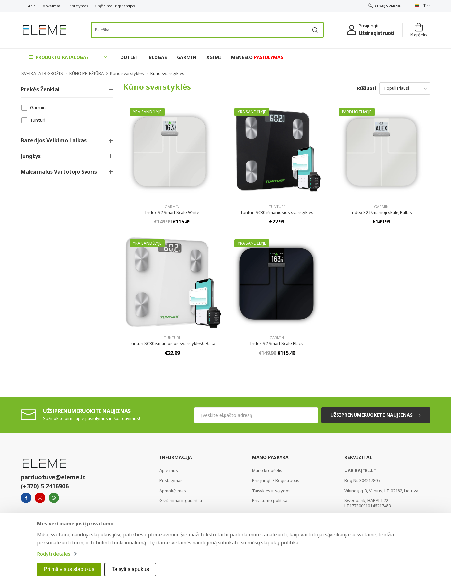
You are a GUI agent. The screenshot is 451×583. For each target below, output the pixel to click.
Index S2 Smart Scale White (172, 212)
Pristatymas (77, 5)
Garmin (38, 107)
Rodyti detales (53, 553)
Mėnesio (257, 57)
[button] (67, 57)
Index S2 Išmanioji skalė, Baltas (381, 212)
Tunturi (37, 120)
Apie (32, 5)
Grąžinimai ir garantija (180, 500)
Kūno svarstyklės (127, 73)
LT (423, 5)
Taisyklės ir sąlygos (271, 491)
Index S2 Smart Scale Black (276, 343)
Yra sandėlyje (147, 112)
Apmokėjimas (172, 491)
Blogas (158, 57)
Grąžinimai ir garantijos (115, 5)
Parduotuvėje (356, 112)
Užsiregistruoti (377, 33)
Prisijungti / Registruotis (275, 480)
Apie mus (168, 470)
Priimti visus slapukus (69, 569)
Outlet (129, 57)
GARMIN (186, 57)
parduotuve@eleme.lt (53, 477)
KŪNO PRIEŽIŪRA (86, 73)
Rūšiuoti (366, 88)
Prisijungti (368, 26)
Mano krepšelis (267, 470)
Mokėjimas (51, 5)
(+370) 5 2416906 (388, 5)
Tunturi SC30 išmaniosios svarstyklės (276, 212)
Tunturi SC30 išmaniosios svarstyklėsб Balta (172, 343)
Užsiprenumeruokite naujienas (371, 415)
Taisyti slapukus (130, 569)
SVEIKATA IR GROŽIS (42, 73)
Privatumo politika (269, 500)
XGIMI (213, 57)
